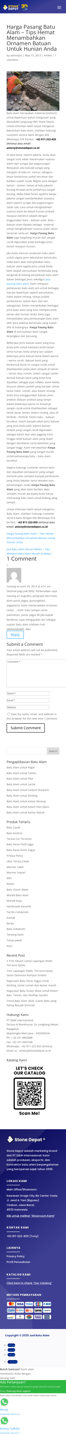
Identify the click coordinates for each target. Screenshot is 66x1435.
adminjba (16, 55)
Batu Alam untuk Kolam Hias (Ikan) (28, 806)
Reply (15, 634)
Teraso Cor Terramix (19, 839)
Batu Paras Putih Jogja (20, 844)
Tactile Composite (17, 912)
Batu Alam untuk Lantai (21, 784)
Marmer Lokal (15, 867)
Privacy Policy (15, 855)
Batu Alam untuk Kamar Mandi (26, 812)
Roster (10, 884)
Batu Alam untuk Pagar (21, 767)
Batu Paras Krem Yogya (21, 850)
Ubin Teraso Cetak (18, 861)
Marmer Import (16, 872)
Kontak (11, 917)
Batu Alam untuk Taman (21, 773)
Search (53, 751)
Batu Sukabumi (16, 929)
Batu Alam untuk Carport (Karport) (28, 790)
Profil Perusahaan (18, 1262)
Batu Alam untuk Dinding (22, 795)
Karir (10, 946)
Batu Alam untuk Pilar (20, 778)
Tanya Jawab (14, 940)
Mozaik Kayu (14, 900)
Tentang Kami (15, 934)
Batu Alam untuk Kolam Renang (26, 801)
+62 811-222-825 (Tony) (22, 1236)
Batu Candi (13, 827)
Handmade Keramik (19, 906)
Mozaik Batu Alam (18, 895)
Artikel (48, 55)
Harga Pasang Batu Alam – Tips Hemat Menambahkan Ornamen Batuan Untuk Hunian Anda (31, 538)
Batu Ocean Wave (17, 889)
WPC (9, 878)
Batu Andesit (14, 833)
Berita (10, 923)
